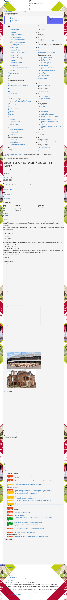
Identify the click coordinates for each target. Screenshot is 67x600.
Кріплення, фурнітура (46, 64)
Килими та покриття (46, 62)
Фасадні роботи (15, 64)
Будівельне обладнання (17, 34)
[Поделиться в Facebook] (3, 216)
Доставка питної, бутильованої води (21, 101)
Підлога (43, 68)
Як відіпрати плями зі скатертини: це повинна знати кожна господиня (33, 490)
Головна (7, 154)
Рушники (43, 106)
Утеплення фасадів (16, 62)
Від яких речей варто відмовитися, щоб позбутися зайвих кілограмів (33, 492)
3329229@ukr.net (8, 194)
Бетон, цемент (15, 29)
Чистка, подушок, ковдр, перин (49, 141)
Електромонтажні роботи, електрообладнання (18, 43)
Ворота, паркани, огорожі (18, 39)
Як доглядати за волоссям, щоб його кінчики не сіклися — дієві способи (34, 500)
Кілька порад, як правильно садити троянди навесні (28, 522)
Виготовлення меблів (17, 129)
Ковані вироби (15, 49)
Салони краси (15, 124)
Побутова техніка (45, 98)
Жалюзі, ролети (45, 60)
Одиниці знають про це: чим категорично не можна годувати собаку (33, 480)
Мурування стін (15, 50)
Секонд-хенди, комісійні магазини (50, 41)
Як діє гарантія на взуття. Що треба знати (26, 493)
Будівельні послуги (16, 37)
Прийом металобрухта (17, 150)
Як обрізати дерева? (20, 515)
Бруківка (13, 32)
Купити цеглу (31, 432)
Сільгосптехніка (45, 124)
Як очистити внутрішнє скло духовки (24, 498)
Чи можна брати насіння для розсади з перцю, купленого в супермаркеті (33, 517)
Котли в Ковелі (45, 45)
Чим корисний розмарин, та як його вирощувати (27, 519)
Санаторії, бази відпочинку (48, 90)
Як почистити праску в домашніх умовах (25, 532)
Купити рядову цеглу (21, 432)
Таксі (42, 129)
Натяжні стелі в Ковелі (47, 67)
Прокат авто (44, 123)
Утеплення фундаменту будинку (23, 512)
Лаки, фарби (44, 65)
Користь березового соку (21, 503)
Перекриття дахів (16, 54)
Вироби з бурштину (46, 146)
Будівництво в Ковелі (16, 154)
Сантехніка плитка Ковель (48, 70)
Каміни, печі (14, 47)
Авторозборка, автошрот (47, 113)
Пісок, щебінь (15, 55)
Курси (42, 29)
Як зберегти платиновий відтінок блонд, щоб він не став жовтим (32, 536)
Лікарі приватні (15, 141)
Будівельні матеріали (17, 36)
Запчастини (44, 118)
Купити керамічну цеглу (9, 432)
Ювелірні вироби (45, 147)
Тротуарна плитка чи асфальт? (23, 508)
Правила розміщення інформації (17, 578)
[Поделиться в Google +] (6, 216)
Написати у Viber (7, 189)
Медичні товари (15, 142)
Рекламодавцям (10, 4)
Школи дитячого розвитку (47, 31)
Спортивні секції (45, 91)
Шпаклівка (43, 73)
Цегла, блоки (14, 65)
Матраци (13, 134)
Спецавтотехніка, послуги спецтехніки (51, 126)
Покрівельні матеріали (17, 57)
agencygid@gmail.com (15, 594)
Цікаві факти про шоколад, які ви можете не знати (28, 484)
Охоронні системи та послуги (19, 52)
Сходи (42, 72)
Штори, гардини (45, 75)
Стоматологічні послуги (17, 146)
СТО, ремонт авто (45, 127)
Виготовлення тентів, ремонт (48, 114)
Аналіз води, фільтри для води (19, 100)
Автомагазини (44, 111)
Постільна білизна (45, 105)
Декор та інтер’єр (45, 59)
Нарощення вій (15, 121)
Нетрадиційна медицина (18, 144)
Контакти (8, 1)
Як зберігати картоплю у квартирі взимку (25, 476)
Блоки (13, 31)
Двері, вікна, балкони (46, 57)
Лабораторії (14, 139)
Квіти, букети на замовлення (48, 136)
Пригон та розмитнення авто (48, 119)
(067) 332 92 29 (7, 177)
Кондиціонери (44, 96)
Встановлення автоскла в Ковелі (49, 116)
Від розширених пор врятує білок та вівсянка (27, 497)
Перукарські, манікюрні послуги (19, 123)
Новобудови (44, 36)
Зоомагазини (14, 82)
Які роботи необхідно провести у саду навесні (26, 524)
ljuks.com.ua (6, 198)
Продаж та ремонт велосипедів (49, 121)
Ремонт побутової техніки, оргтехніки (51, 100)
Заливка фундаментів (17, 45)
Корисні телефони (16, 22)
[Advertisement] (33, 451)
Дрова (13, 41)
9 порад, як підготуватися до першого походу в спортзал (30, 528)
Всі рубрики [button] (48, 154)
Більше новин (8, 539)
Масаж (13, 119)
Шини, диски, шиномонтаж (48, 131)
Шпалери (13, 70)
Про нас (10, 575)
